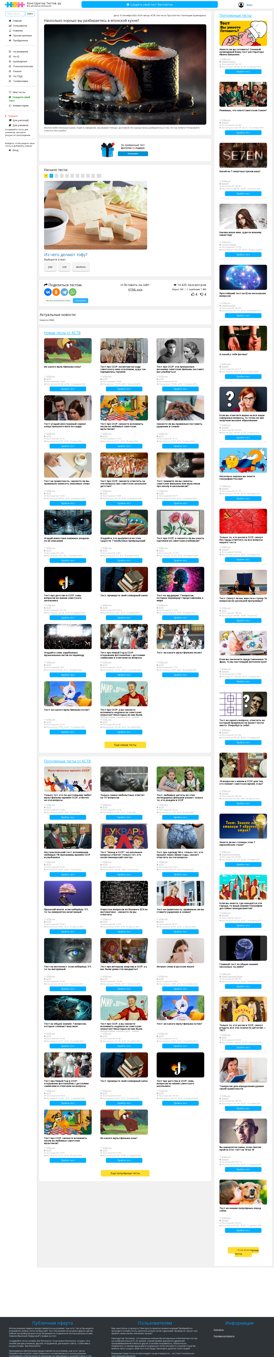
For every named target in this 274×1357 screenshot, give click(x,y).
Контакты (219, 1329)
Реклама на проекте (224, 1336)
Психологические (23, 66)
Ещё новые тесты (125, 745)
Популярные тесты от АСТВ (67, 761)
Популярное (20, 25)
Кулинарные (20, 61)
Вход (15, 150)
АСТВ (152, 15)
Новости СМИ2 (47, 320)
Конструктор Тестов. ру (44, 4)
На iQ (16, 56)
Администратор (228, 61)
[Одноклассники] (56, 292)
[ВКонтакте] (48, 292)
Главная (17, 20)
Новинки (18, 30)
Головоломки (20, 81)
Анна (224, 610)
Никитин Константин (231, 854)
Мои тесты (19, 92)
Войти (249, 5)
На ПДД (18, 76)
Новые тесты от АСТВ (62, 332)
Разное (17, 71)
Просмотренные (22, 35)
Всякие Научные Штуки (232, 976)
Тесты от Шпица (229, 244)
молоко (81, 267)
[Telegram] (64, 292)
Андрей (225, 122)
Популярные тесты (235, 15)
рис (50, 267)
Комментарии (21, 105)
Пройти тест (68, 388)
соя (64, 267)
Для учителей (21, 120)
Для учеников (20, 125)
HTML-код (135, 289)
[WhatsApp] (72, 292)
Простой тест (174, 15)
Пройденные (20, 40)
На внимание (20, 51)
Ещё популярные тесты (125, 1173)
